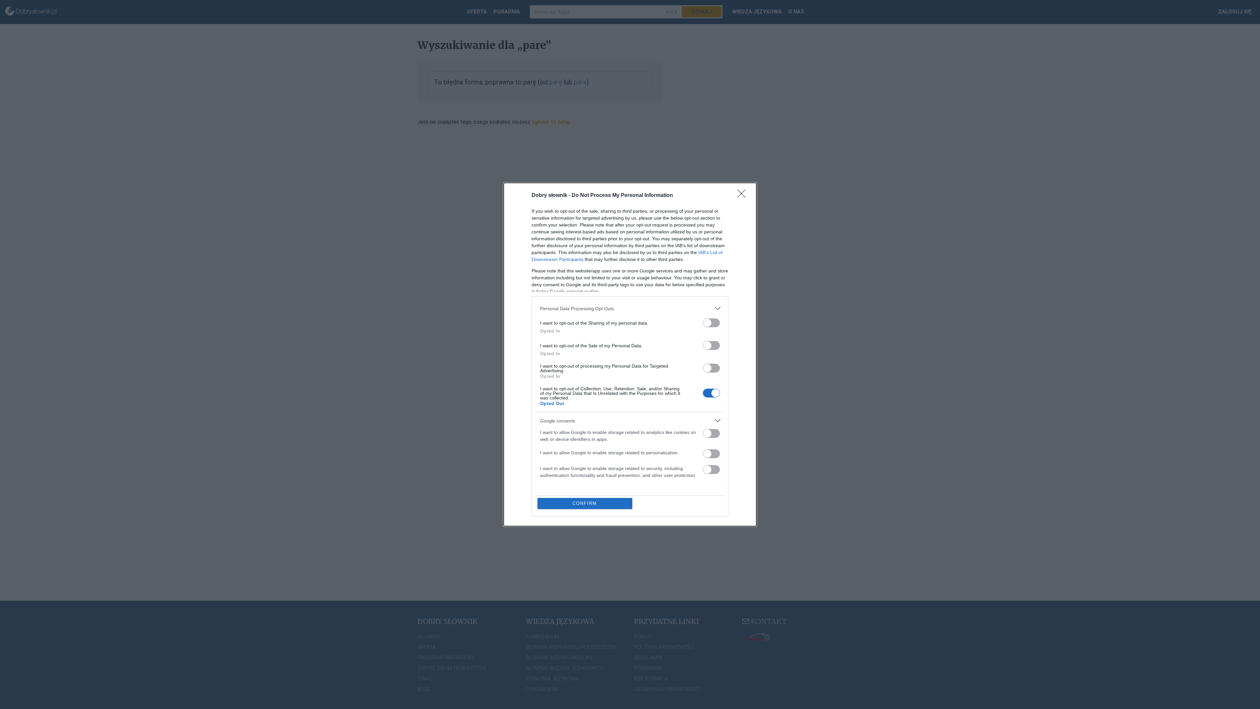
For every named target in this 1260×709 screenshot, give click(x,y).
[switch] (711, 322)
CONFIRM (585, 503)
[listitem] (630, 308)
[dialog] (630, 354)
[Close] (743, 195)
